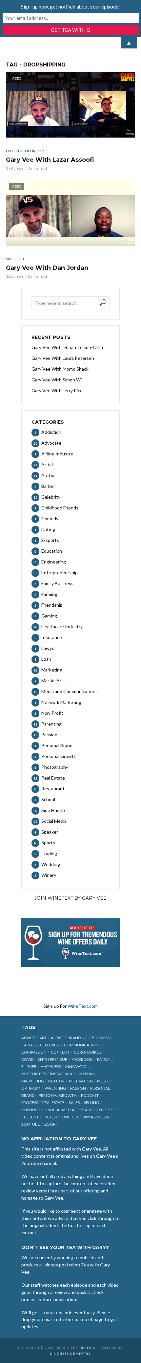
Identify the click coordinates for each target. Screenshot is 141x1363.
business (101, 1037)
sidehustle (32, 1109)
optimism (30, 1088)
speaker (86, 1109)
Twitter (70, 1116)
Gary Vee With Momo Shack (60, 369)
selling (91, 1102)
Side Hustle (17, 258)
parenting (55, 1088)
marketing (32, 1080)
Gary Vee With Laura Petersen (62, 358)
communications (82, 1044)
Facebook (82, 1059)
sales (74, 1102)
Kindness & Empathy (70, 1353)
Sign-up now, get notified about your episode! (70, 6)
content (60, 1052)
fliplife (28, 1066)
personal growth (58, 1095)
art (43, 1037)
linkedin (85, 1073)
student (30, 1116)
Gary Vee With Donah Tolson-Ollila (67, 347)
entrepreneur (52, 1059)
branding (78, 1037)
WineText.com (83, 1006)
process (29, 1102)
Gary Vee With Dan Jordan (47, 267)
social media (61, 1109)
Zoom (50, 1124)
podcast (90, 1095)
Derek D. (87, 1348)
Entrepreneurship (25, 150)
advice (28, 1037)
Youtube (30, 1124)
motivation (81, 1080)
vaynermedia (95, 1116)
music (103, 1080)
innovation (77, 1066)
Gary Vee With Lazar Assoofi (50, 159)
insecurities (33, 1073)
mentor (56, 1080)
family (103, 1059)
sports (106, 1109)
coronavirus (87, 1052)
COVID (27, 1059)
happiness (51, 1066)
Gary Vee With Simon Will (57, 379)
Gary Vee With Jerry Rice (57, 390)
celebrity (50, 1044)
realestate (53, 1102)
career (28, 1044)
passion (78, 1088)
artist (57, 1037)
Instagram (61, 1073)
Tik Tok (50, 1116)
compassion (34, 1052)
